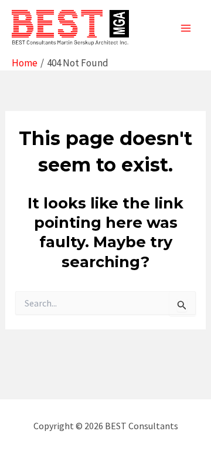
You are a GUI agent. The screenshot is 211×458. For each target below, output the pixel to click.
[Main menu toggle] (186, 28)
